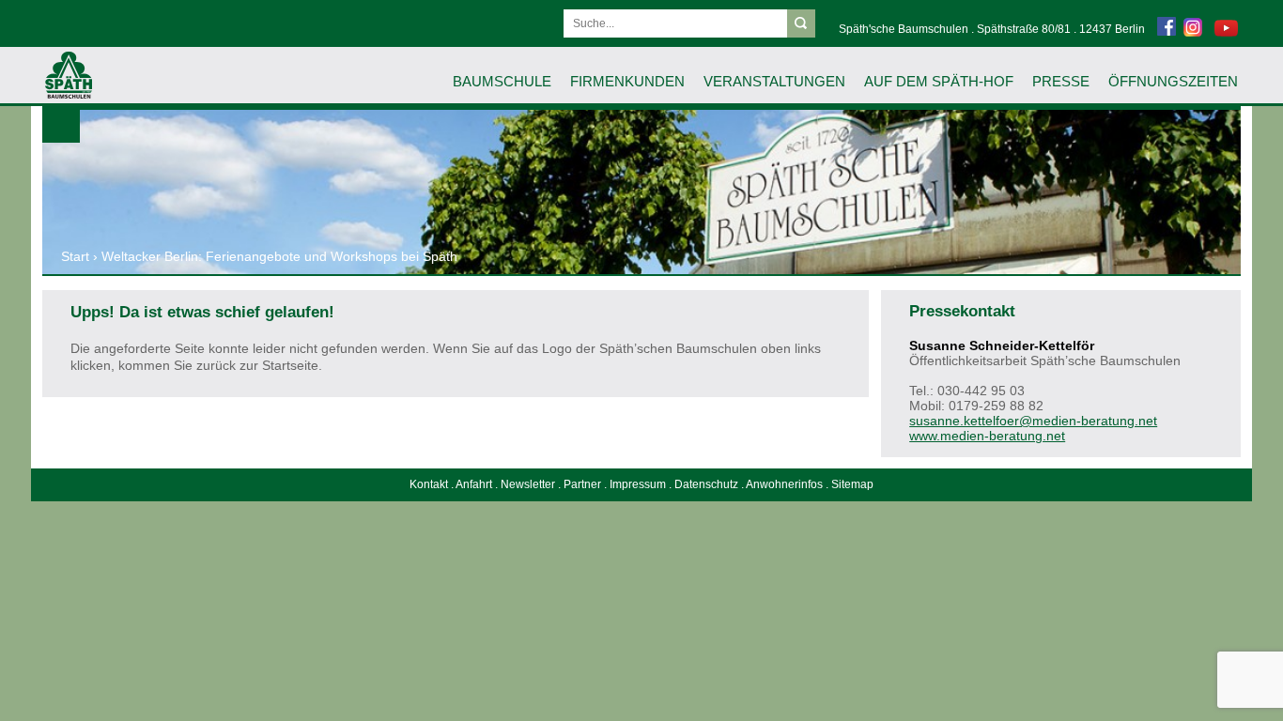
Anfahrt (474, 484)
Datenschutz (706, 484)
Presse (1061, 81)
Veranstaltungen (774, 81)
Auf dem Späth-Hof (938, 81)
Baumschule (502, 81)
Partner (582, 484)
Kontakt (429, 484)
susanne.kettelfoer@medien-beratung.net (1033, 420)
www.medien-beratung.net (987, 435)
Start (75, 256)
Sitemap (852, 484)
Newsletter (528, 484)
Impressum (638, 484)
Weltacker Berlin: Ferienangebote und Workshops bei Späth (279, 256)
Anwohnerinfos (784, 484)
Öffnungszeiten (1173, 81)
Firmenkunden (627, 81)
